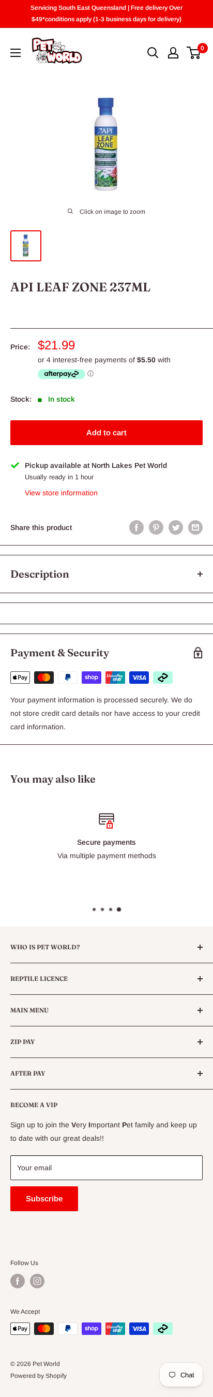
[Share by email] (195, 527)
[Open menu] (15, 53)
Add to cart (106, 432)
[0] (194, 53)
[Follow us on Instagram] (37, 1281)
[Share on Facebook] (136, 527)
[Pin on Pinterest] (156, 527)
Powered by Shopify (38, 1375)
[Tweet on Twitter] (176, 527)
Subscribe (44, 1198)
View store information (61, 493)
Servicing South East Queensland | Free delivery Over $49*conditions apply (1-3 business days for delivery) (106, 13)
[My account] (173, 52)
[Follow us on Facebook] (17, 1281)
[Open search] (153, 52)
